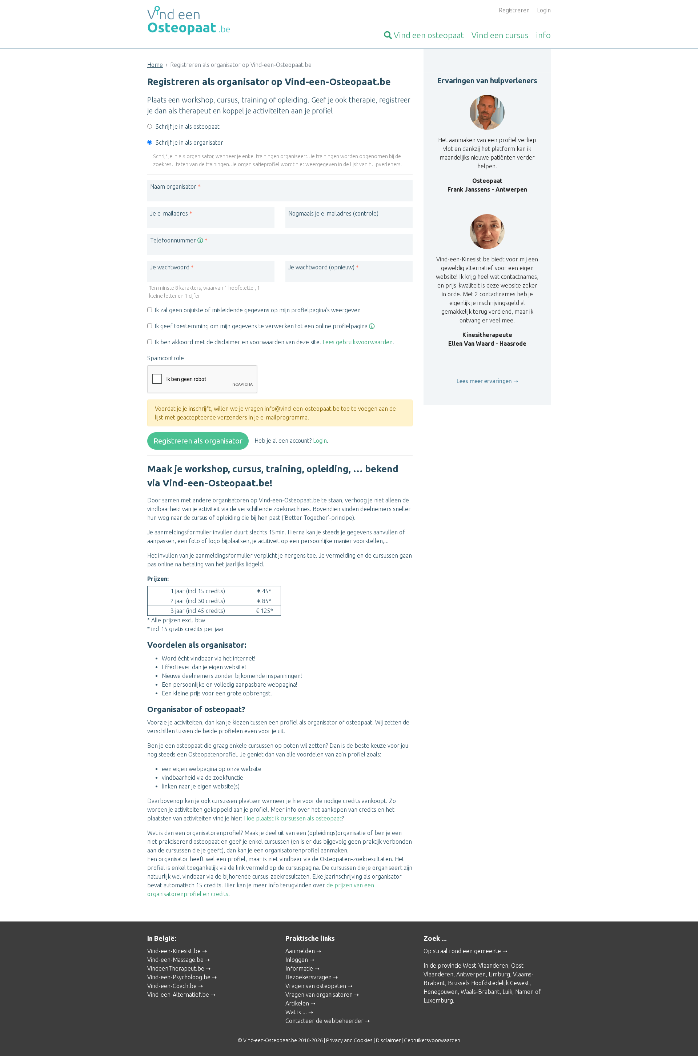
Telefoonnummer (173, 240)
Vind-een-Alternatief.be (178, 994)
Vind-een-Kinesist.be (174, 951)
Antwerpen (471, 974)
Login (544, 10)
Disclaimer (388, 1040)
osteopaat (429, 35)
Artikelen (297, 1003)
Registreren (514, 10)
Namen (524, 991)
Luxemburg (438, 1000)
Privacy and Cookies (349, 1040)
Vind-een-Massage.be (175, 959)
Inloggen (296, 959)
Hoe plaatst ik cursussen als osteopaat (293, 818)
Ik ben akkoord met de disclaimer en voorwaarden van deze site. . (274, 342)
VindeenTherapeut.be (175, 968)
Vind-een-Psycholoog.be (178, 977)
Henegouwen (441, 991)
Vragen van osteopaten (315, 986)
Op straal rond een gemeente (462, 951)
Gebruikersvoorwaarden (432, 1040)
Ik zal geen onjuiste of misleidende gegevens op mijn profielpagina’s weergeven (258, 310)
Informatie (299, 968)
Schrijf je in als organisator (189, 142)
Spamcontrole (165, 358)
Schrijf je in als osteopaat (188, 126)
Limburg (499, 974)
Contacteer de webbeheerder (324, 1020)
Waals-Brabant (480, 991)
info (543, 35)
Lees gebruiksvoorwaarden (357, 342)
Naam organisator (173, 186)
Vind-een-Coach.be (172, 986)
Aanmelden (300, 951)
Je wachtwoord (169, 267)
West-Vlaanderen (485, 965)
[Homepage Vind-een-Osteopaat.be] (210, 20)
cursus (500, 35)
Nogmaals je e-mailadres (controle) (333, 213)
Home (155, 64)
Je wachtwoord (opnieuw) (321, 267)
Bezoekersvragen (308, 977)
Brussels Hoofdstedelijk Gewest (488, 983)
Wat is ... (296, 1012)
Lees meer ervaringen (484, 381)
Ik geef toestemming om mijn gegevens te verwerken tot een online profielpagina (262, 326)
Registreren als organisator (197, 441)
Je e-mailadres (169, 213)
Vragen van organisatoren (319, 994)
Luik (507, 991)
